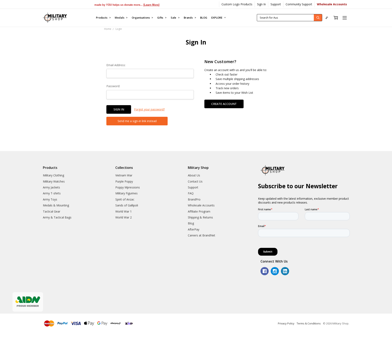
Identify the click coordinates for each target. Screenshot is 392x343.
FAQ (191, 193)
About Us (194, 175)
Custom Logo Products (237, 4)
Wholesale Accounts (201, 205)
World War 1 (123, 211)
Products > (103, 17)
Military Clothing (53, 175)
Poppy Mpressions (127, 187)
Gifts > (162, 17)
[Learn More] (143, 4)
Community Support (299, 4)
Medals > (121, 17)
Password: (113, 86)
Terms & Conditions (309, 323)
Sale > (175, 17)
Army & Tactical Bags (57, 217)
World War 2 (123, 217)
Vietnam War (123, 175)
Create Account (224, 104)
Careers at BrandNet (201, 235)
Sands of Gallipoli (126, 205)
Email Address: (116, 65)
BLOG (203, 17)
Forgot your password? (149, 109)
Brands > (190, 17)
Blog (191, 223)
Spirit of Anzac (124, 199)
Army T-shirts (52, 193)
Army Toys (50, 199)
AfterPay (193, 229)
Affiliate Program (199, 211)
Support (276, 4)
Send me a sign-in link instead (137, 121)
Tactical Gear (51, 211)
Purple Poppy (124, 181)
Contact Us (195, 181)
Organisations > (142, 17)
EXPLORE (217, 17)
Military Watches (54, 181)
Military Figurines (126, 193)
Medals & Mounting (56, 205)
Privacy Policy (286, 323)
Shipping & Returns (200, 217)
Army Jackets (51, 187)
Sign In (261, 4)
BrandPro (194, 199)
